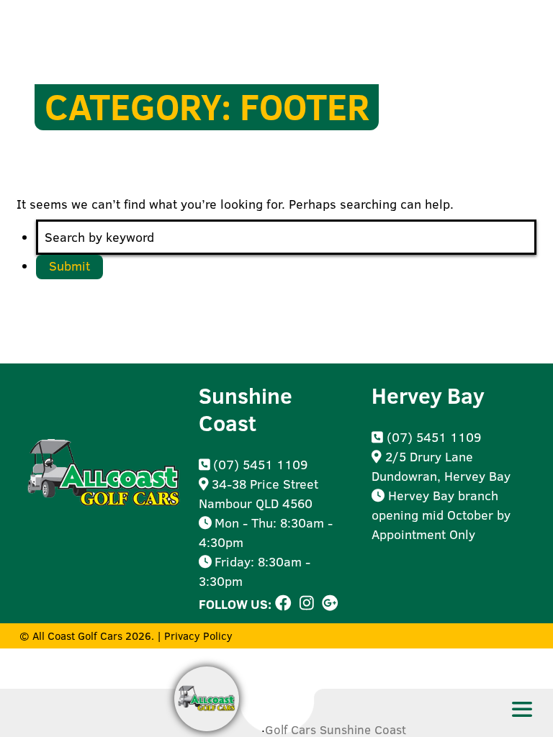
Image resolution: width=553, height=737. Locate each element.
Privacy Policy (198, 635)
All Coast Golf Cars (77, 635)
